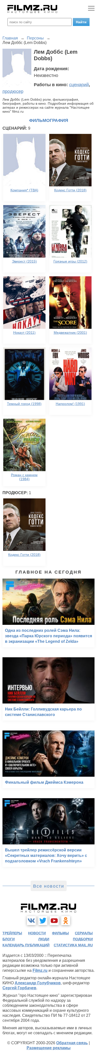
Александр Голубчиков (38, 983)
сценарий (79, 84)
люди (43, 939)
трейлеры (12, 933)
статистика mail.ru (73, 945)
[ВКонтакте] (31, 920)
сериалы (84, 933)
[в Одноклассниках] (65, 920)
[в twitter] (42, 920)
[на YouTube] (54, 920)
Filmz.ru (40, 970)
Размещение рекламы (49, 1048)
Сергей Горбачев (19, 988)
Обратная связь (72, 1043)
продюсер (12, 91)
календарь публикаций (25, 945)
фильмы (60, 933)
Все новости (48, 886)
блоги (8, 939)
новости (37, 933)
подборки (83, 939)
